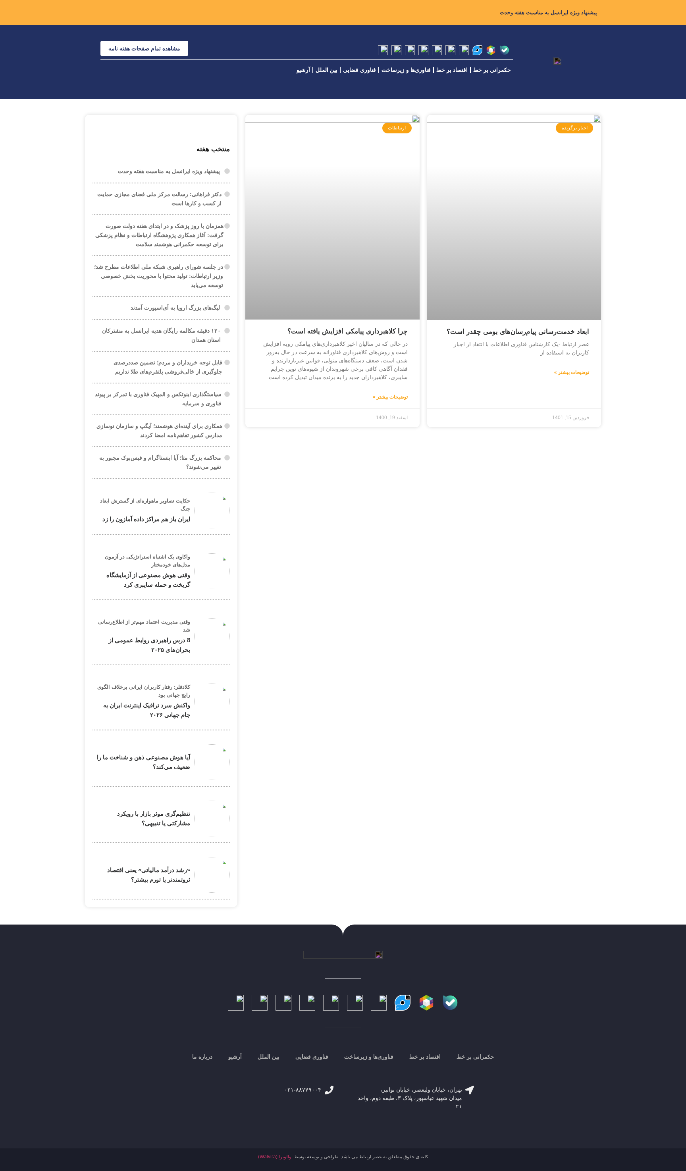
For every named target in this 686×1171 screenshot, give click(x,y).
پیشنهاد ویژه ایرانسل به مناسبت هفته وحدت (548, 12)
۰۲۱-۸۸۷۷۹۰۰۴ (302, 1089)
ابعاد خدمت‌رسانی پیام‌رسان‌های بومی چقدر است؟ (518, 331)
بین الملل (326, 70)
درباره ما (202, 1057)
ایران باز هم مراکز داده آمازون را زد (146, 519)
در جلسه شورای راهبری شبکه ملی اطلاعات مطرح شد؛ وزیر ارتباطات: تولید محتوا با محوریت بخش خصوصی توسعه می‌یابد (158, 276)
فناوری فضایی (359, 70)
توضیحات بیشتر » (571, 372)
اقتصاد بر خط (452, 70)
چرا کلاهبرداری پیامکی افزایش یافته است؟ (347, 331)
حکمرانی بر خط (492, 70)
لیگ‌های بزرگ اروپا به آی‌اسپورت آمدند (175, 307)
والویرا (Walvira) (274, 1156)
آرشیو (303, 70)
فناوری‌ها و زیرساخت (406, 70)
